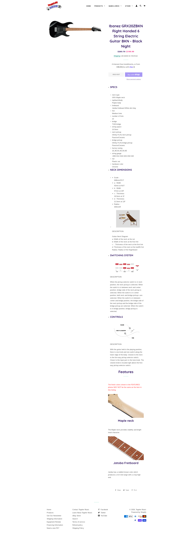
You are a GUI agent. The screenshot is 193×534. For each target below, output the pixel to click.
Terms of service (78, 522)
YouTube (103, 516)
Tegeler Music (141, 510)
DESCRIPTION (118, 231)
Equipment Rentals (54, 522)
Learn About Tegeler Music (82, 513)
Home (88, 6)
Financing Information (55, 525)
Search (75, 519)
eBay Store (76, 516)
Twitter (103, 513)
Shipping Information (54, 519)
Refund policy (77, 525)
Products (98, 6)
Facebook (104, 510)
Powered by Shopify (138, 512)
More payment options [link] (134, 79)
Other (128, 6)
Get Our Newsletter (54, 516)
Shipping (117, 56)
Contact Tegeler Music (80, 510)
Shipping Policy (78, 528)
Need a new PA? (53, 528)
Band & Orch (114, 6)
